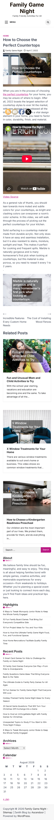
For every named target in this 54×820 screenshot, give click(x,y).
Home (6, 36)
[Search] (48, 22)
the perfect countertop (15, 94)
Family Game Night (27, 7)
